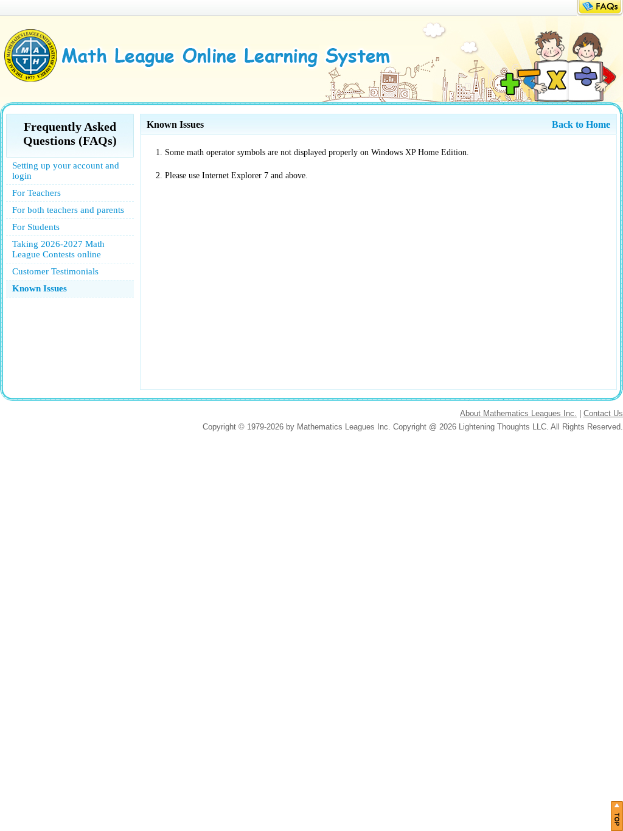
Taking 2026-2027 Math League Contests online (58, 249)
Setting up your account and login (65, 171)
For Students (36, 227)
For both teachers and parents (68, 210)
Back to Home (581, 124)
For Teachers (36, 193)
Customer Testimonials (55, 271)
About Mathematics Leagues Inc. (518, 413)
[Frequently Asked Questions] (600, 13)
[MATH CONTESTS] (205, 79)
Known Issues (39, 288)
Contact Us (603, 413)
